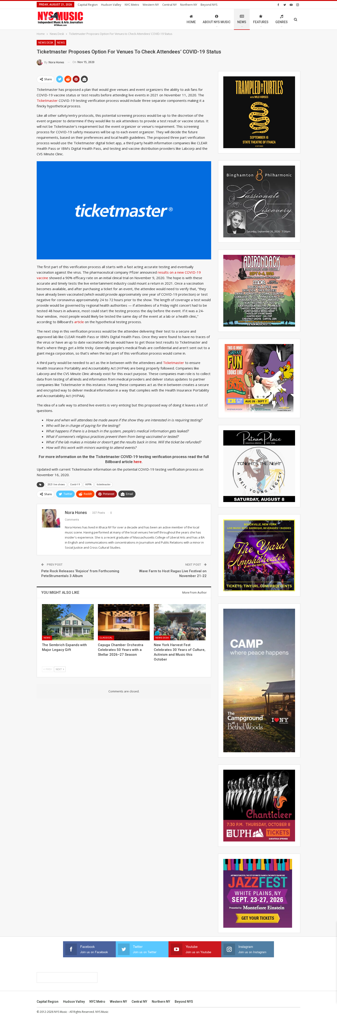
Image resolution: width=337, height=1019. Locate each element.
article (79, 321)
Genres (281, 22)
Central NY (169, 5)
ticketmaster (103, 484)
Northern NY (188, 5)
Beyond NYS (209, 5)
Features (260, 22)
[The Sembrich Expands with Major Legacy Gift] (68, 622)
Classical (106, 637)
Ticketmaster (47, 100)
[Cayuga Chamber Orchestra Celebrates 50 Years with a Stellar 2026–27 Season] (124, 622)
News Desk (45, 42)
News (241, 22)
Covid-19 (75, 484)
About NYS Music (216, 22)
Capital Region (88, 5)
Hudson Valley (111, 5)
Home (191, 22)
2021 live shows (56, 484)
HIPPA (88, 484)
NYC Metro (132, 5)
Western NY (151, 5)
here (138, 461)
